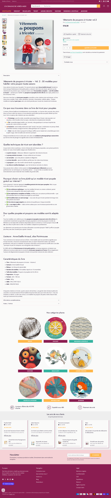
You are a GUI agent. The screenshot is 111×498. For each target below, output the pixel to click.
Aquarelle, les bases (41, 441)
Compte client (80, 487)
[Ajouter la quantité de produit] (69, 47)
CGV (77, 476)
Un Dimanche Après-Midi (72, 22)
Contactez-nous (40, 471)
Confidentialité (80, 474)
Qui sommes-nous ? (41, 474)
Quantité (65, 44)
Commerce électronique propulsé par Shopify (37, 492)
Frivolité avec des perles (97, 441)
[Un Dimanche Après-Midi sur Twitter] (101, 1)
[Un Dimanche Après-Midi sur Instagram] (106, 1)
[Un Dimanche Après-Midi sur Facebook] (99, 1)
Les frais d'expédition (76, 52)
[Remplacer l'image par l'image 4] (4, 37)
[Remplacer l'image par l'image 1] (4, 21)
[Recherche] (98, 6)
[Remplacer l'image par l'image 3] (4, 32)
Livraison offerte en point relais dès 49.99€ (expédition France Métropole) (57, 1)
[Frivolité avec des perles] (87, 443)
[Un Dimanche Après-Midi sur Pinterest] (104, 1)
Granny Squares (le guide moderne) (70, 440)
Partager (68, 57)
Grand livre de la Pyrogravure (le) (17, 440)
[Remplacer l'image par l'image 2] (4, 26)
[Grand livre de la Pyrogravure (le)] (5, 442)
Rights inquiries (80, 485)
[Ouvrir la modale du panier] (108, 6)
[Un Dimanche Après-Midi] (15, 6)
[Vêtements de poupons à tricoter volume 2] (34, 45)
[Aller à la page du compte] (104, 6)
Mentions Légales (81, 471)
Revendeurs (39, 482)
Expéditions (79, 479)
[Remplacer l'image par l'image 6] (4, 48)
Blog (37, 479)
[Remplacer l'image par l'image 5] (4, 42)
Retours (78, 482)
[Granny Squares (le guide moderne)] (59, 442)
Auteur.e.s (39, 476)
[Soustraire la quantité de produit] (64, 47)
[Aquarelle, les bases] (33, 443)
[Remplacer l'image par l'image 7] (4, 53)
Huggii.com (12, 494)
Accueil (4, 15)
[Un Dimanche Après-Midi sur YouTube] (108, 1)
